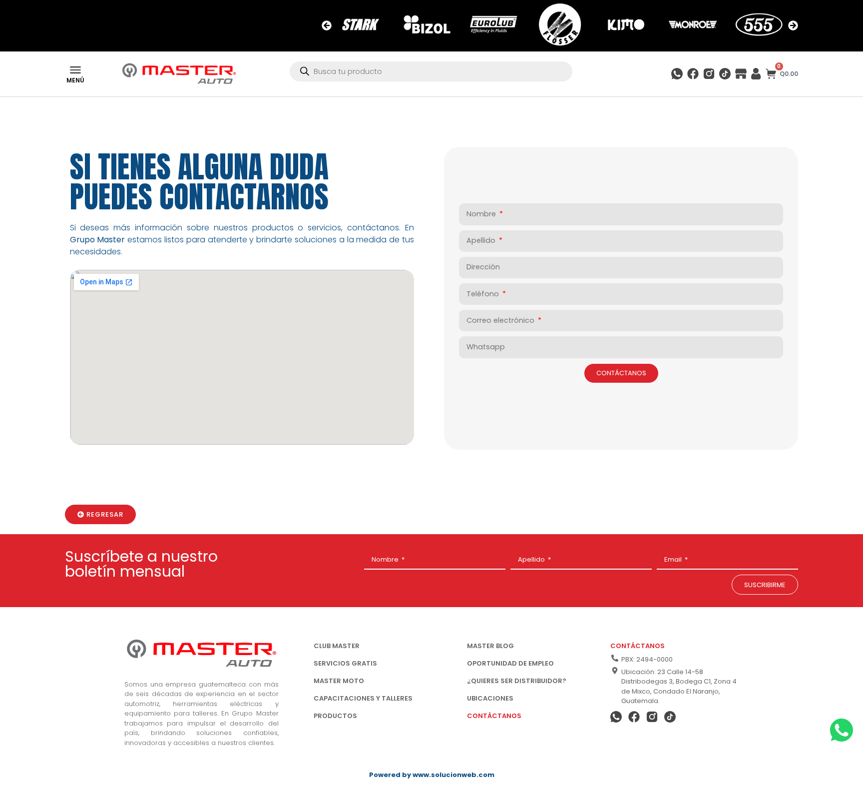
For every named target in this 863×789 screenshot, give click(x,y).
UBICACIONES (490, 698)
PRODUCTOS (335, 716)
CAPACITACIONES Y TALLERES (363, 698)
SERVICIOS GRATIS (345, 663)
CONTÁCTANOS (494, 716)
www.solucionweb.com (453, 775)
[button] (327, 25)
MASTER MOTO (339, 681)
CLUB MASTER (337, 646)
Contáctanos (637, 646)
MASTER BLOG (490, 646)
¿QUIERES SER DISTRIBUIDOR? (516, 681)
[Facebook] (693, 73)
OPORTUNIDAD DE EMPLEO (510, 663)
